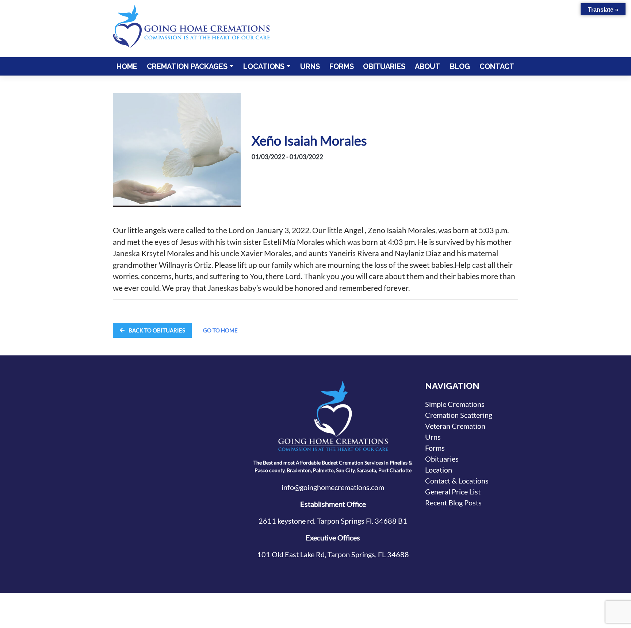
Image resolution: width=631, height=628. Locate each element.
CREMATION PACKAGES (187, 66)
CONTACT (497, 66)
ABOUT (427, 66)
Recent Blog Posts (453, 502)
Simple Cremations (455, 404)
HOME (126, 66)
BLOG (460, 66)
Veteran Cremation (455, 425)
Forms (435, 447)
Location (438, 469)
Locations (263, 66)
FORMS (341, 66)
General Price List (453, 491)
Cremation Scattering (458, 415)
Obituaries (442, 458)
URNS (310, 66)
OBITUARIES (384, 66)
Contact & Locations (457, 480)
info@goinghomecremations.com (333, 487)
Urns (433, 436)
